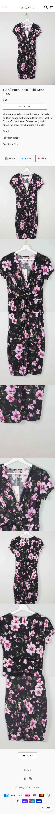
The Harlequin (31, 787)
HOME (27, 770)
